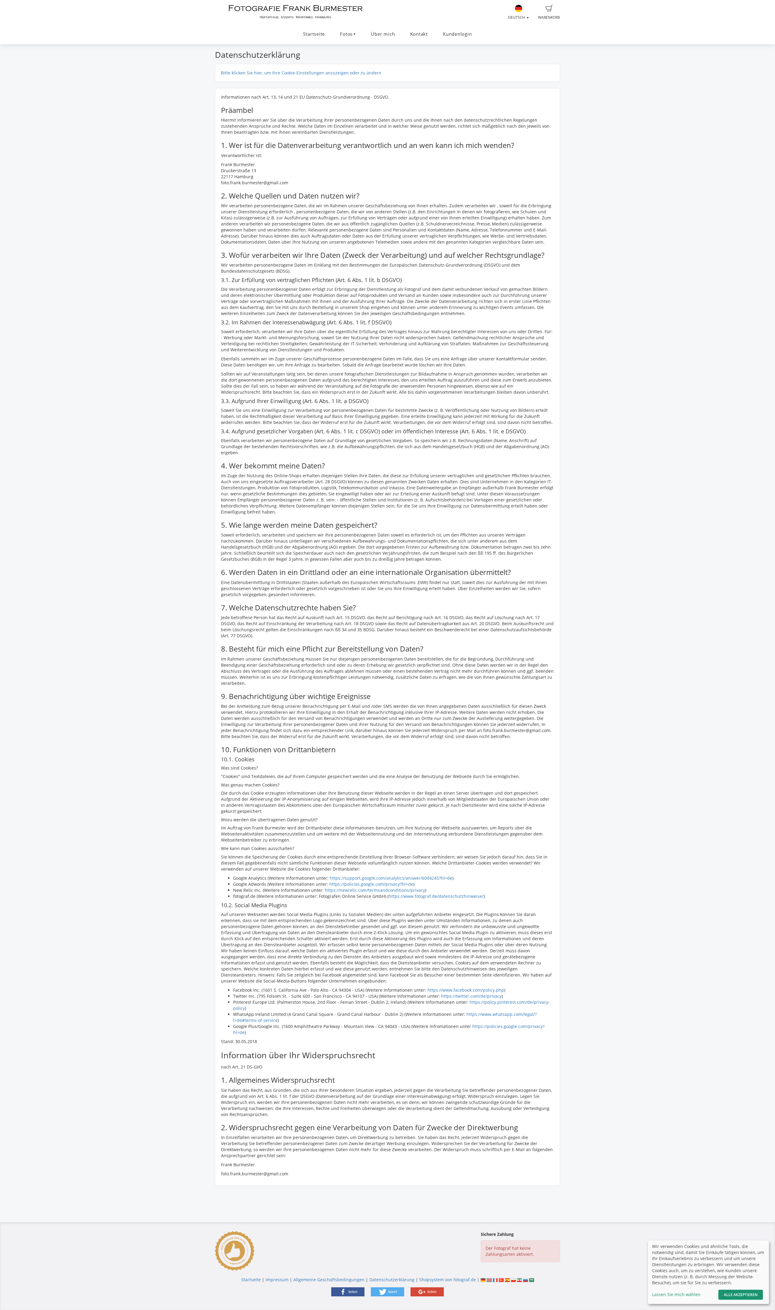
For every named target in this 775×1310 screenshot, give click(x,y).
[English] (489, 1279)
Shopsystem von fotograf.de (447, 1279)
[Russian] (525, 1279)
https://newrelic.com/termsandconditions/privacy (375, 890)
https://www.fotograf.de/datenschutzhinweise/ (436, 896)
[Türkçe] (501, 1279)
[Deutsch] (483, 1279)
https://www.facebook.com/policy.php (465, 990)
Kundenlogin (457, 34)
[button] (347, 1291)
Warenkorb (549, 17)
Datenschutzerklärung (391, 1279)
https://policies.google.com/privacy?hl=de (371, 884)
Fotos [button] (346, 34)
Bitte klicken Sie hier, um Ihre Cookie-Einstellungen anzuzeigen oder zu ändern (301, 73)
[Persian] (519, 1279)
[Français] (495, 1279)
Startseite (314, 34)
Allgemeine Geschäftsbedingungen (328, 1279)
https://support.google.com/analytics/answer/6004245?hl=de (391, 878)
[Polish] (513, 1279)
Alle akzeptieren (740, 1294)
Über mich (383, 34)
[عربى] (531, 1279)
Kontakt (419, 34)
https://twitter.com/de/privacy (471, 996)
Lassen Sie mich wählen (676, 1294)
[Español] (507, 1279)
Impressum (277, 1279)
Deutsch (517, 17)
